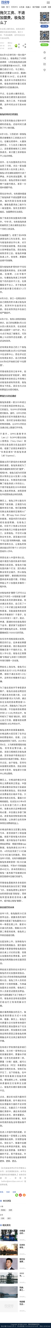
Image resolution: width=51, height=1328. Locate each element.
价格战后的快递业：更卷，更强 (22, 1232)
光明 (2, 1218)
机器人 (28, 7)
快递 (8, 1192)
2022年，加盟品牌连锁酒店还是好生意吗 (22, 1274)
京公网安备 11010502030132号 (27, 1326)
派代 (19, 45)
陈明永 (3, 1210)
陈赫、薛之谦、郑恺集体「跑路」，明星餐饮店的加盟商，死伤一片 (23, 1288)
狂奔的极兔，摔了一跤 (22, 1246)
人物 (1, 1206)
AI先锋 (21, 7)
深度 (3, 7)
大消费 (43, 7)
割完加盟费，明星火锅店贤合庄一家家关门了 (22, 1260)
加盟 (14, 1192)
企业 (1, 1215)
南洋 (9, 1218)
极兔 (1, 1192)
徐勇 (10, 1210)
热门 (8, 7)
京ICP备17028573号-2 (8, 1326)
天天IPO (14, 7)
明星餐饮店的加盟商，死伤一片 (22, 1303)
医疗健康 (36, 7)
